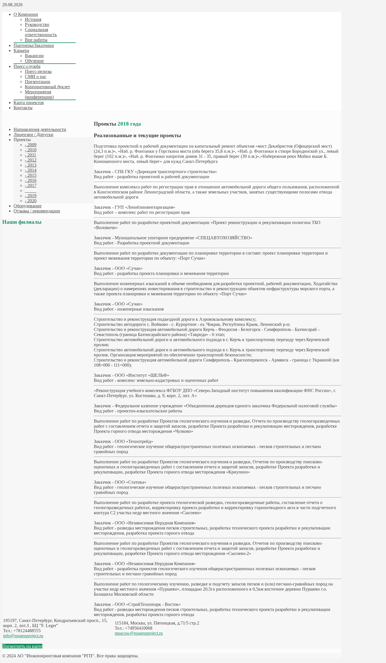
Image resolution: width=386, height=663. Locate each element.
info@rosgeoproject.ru (23, 635)
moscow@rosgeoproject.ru (139, 633)
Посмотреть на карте (22, 646)
